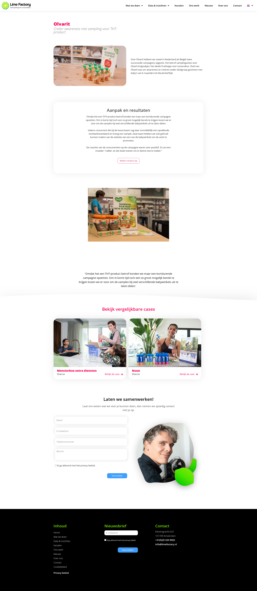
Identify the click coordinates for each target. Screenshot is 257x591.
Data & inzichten (157, 5)
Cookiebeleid (60, 566)
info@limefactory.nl (166, 544)
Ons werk (194, 5)
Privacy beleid (61, 572)
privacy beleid (87, 465)
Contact (237, 5)
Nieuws (209, 5)
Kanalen (179, 5)
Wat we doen (133, 5)
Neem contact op (128, 160)
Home (57, 532)
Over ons (223, 5)
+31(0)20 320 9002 (165, 540)
